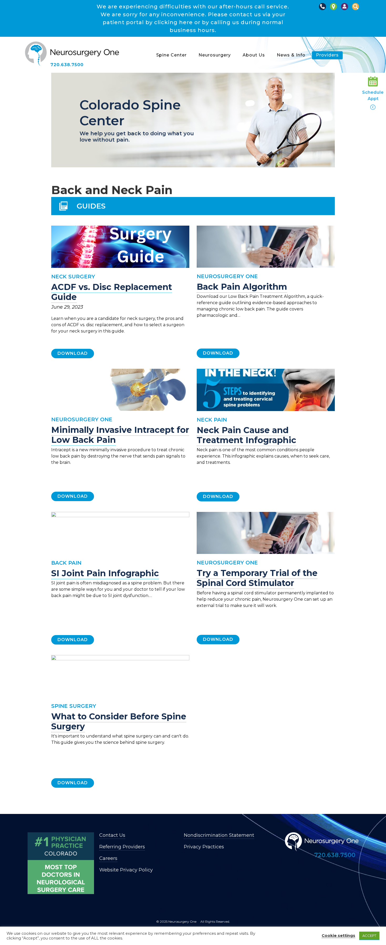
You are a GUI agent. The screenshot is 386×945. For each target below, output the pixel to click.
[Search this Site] (355, 9)
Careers (108, 858)
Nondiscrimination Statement (219, 835)
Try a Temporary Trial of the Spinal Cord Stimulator (257, 578)
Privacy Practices (204, 847)
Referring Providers (122, 847)
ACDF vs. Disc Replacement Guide (111, 292)
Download (73, 353)
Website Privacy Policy (126, 870)
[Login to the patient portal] (344, 9)
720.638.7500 (67, 64)
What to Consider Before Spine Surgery (118, 721)
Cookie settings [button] (338, 935)
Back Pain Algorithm (242, 287)
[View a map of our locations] (333, 9)
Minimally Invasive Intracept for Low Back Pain (120, 435)
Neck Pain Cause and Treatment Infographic (246, 435)
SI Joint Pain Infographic (105, 573)
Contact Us (112, 835)
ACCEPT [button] (369, 935)
